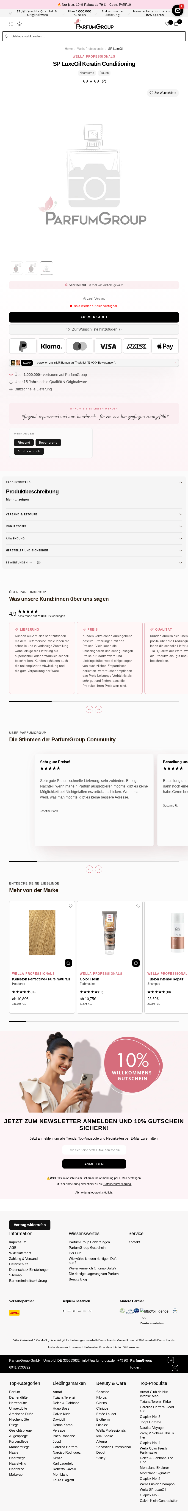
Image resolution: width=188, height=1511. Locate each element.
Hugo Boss (61, 1408)
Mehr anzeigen (17, 499)
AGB (13, 1247)
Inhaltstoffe (16, 526)
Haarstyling (17, 1463)
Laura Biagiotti (63, 1480)
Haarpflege (17, 1458)
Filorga (101, 1397)
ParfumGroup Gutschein (87, 1247)
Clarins (101, 1403)
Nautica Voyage (151, 1428)
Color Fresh (89, 979)
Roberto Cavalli (64, 1469)
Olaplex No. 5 (150, 1478)
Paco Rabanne (64, 1436)
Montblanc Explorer (154, 1467)
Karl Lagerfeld (63, 1463)
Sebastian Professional (113, 1447)
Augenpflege (18, 1436)
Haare (13, 1452)
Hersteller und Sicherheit (27, 550)
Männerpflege (19, 1447)
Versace (59, 1430)
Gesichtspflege (20, 1430)
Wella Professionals (90, 48)
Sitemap (15, 1275)
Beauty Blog (78, 1279)
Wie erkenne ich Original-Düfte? (92, 1268)
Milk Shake (104, 1436)
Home (69, 48)
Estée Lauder (106, 1414)
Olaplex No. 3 (150, 1417)
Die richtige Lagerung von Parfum (94, 1274)
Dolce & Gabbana (66, 1403)
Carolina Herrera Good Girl (157, 1409)
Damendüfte (18, 1397)
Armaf (57, 1392)
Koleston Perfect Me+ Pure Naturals (41, 979)
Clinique (102, 1408)
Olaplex (102, 1425)
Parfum (14, 1392)
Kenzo (57, 1458)
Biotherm (103, 1419)
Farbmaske (87, 983)
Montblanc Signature (155, 1473)
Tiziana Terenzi (64, 1397)
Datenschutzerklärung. (117, 1184)
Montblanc (60, 1474)
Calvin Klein (61, 1414)
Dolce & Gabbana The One (156, 1460)
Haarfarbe (18, 983)
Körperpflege (18, 1441)
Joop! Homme (150, 1422)
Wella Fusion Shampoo (157, 1484)
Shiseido (102, 1392)
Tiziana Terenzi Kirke (155, 1401)
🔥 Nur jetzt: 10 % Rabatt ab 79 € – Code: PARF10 (94, 4)
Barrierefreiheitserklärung (28, 1281)
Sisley (100, 1458)
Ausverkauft (94, 317)
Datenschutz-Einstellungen (29, 1270)
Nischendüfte (19, 1419)
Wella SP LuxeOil (153, 1490)
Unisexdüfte (18, 1408)
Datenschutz (18, 1264)
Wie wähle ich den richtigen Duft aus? (92, 1261)
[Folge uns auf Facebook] (171, 1360)
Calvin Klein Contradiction (159, 1501)
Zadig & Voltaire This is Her (157, 1435)
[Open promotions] (177, 10)
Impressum (17, 1242)
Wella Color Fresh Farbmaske (153, 1450)
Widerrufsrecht (20, 1253)
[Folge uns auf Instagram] (175, 1368)
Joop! (57, 1441)
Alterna (101, 1441)
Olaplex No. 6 (150, 1495)
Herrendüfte (18, 1403)
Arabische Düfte (21, 1414)
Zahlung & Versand (23, 1259)
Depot (100, 1452)
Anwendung (15, 538)
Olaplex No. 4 (150, 1443)
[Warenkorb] (176, 23)
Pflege (14, 1425)
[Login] (19, 23)
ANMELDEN (94, 1164)
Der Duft (75, 1253)
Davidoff (59, 1419)
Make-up (15, 1474)
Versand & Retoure (21, 514)
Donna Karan (62, 1425)
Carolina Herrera (65, 1447)
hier (125, 1347)
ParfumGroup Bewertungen (89, 1242)
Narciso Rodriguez (67, 1452)
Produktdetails (18, 482)
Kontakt (134, 1242)
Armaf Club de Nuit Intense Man (154, 1394)
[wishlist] (167, 24)
